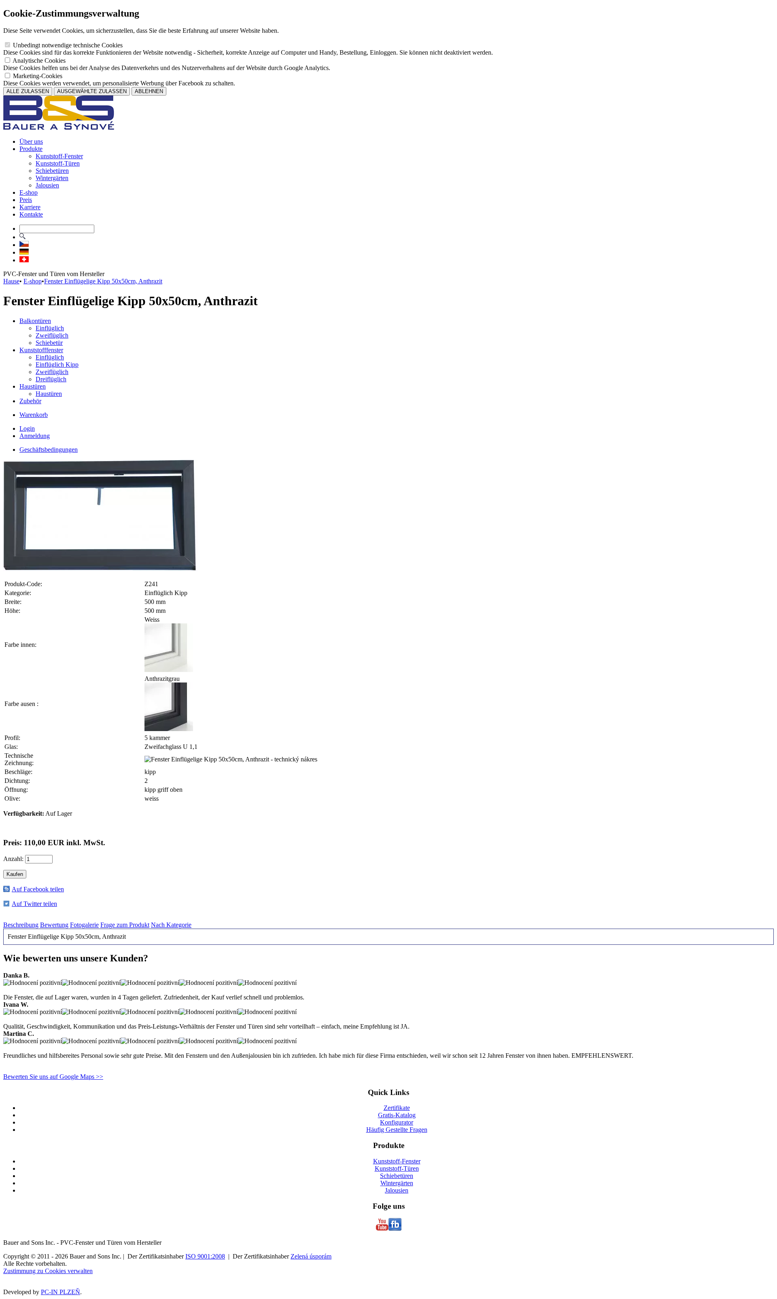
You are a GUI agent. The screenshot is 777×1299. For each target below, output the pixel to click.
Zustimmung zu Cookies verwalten (48, 1270)
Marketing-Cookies (36, 75)
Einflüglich (50, 328)
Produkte (30, 148)
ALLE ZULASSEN (27, 91)
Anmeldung (34, 435)
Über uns (31, 141)
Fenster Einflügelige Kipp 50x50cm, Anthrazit (103, 281)
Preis (25, 199)
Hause (11, 281)
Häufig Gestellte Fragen (396, 1129)
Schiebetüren (52, 170)
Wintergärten (52, 177)
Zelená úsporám (311, 1256)
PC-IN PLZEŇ (60, 1291)
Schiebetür (49, 342)
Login (27, 428)
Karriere (29, 207)
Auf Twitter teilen (34, 903)
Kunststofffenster (41, 350)
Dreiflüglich (51, 379)
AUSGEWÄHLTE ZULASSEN (92, 91)
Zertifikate (397, 1107)
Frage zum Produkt (124, 924)
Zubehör (30, 401)
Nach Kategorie (171, 924)
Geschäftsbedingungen (48, 449)
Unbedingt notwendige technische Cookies (67, 45)
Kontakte (31, 214)
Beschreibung (20, 924)
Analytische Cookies (38, 60)
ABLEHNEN (149, 91)
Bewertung (54, 924)
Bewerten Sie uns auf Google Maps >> (53, 1076)
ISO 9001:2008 (205, 1256)
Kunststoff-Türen (58, 163)
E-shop (28, 192)
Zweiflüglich (52, 335)
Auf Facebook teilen (38, 889)
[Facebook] (394, 1228)
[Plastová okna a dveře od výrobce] (58, 127)
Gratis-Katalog (397, 1115)
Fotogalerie (84, 924)
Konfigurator (396, 1122)
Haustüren (32, 386)
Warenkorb (33, 414)
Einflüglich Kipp (57, 364)
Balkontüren (35, 320)
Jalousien (47, 185)
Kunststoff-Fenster (59, 156)
